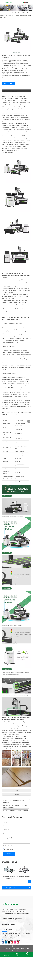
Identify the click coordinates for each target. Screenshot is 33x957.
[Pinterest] (18, 942)
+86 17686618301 (15, 940)
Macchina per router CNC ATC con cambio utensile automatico (15, 806)
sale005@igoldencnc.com (14, 938)
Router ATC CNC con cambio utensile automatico (13, 801)
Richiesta (9, 83)
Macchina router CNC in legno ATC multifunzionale (9, 876)
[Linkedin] (6, 942)
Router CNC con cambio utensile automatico (15, 810)
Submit (9, 853)
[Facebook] (3, 942)
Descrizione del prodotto (10, 91)
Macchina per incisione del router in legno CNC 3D (23, 876)
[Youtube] (12, 942)
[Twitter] (9, 942)
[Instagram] (15, 942)
